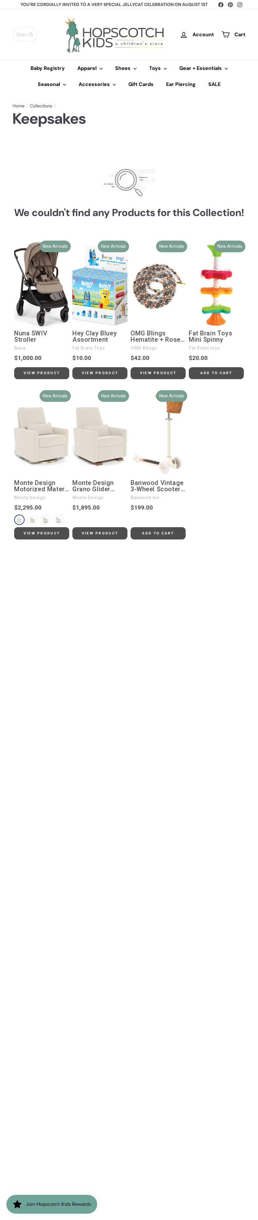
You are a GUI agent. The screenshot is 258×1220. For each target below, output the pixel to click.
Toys (155, 68)
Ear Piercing (181, 84)
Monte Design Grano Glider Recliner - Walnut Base (97, 486)
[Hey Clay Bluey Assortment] (99, 284)
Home (19, 106)
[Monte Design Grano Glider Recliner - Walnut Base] (99, 434)
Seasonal (49, 84)
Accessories (95, 84)
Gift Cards (141, 84)
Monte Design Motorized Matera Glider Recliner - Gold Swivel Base (41, 486)
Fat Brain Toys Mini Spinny (210, 336)
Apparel (87, 68)
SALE (214, 84)
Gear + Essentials (201, 68)
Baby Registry (48, 68)
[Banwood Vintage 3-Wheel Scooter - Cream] (158, 434)
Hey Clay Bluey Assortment (94, 336)
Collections (41, 106)
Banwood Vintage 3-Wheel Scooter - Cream (158, 486)
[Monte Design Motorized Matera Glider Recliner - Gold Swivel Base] (41, 434)
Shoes (123, 68)
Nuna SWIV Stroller (30, 336)
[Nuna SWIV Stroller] (41, 284)
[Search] (31, 34)
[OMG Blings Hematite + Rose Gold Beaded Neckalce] (158, 284)
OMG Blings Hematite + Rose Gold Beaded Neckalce (156, 336)
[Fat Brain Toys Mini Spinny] (216, 284)
